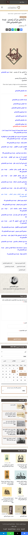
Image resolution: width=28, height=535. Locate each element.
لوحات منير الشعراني (9, 266)
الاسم (25, 323)
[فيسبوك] (21, 29)
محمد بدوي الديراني (8, 516)
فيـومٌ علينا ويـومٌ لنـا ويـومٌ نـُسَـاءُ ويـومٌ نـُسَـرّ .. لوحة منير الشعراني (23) (14, 131)
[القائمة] (2, 8)
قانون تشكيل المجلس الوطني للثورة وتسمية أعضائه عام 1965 (10, 414)
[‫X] (18, 29)
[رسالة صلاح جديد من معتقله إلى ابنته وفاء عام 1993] (21, 423)
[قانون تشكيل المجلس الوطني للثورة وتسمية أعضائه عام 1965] (21, 415)
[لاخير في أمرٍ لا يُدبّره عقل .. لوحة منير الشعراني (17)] (21, 458)
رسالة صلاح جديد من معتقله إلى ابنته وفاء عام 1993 (9, 422)
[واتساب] (15, 29)
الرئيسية (23, 14)
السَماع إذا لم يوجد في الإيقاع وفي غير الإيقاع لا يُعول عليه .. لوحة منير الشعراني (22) (14, 138)
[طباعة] (7, 29)
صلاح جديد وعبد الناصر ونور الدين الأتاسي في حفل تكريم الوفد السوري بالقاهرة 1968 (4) (9, 432)
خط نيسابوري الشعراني (20, 112)
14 (24, 374)
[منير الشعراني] (21, 510)
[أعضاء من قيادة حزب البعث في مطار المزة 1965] (21, 441)
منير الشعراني (21, 26)
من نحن (18, 529)
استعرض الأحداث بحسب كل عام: (14, 388)
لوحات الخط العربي (21, 266)
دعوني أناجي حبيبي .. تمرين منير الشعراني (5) (14, 231)
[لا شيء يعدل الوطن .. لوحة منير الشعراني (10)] (7, 458)
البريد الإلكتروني (23, 330)
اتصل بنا (5, 529)
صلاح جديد (13, 405)
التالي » (4, 361)
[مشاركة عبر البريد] (10, 29)
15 (21, 374)
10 (13, 371)
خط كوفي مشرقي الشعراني (19, 108)
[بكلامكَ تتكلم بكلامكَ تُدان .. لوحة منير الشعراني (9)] (21, 475)
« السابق (23, 361)
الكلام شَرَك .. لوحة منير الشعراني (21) (17, 143)
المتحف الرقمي (17, 14)
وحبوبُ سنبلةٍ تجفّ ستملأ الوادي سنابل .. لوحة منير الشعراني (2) (7, 483)
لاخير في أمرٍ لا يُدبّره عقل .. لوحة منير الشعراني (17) (22, 466)
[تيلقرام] (12, 29)
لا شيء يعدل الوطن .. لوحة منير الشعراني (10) (15, 205)
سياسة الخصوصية (12, 529)
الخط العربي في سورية (20, 263)
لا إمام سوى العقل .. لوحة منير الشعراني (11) (15, 201)
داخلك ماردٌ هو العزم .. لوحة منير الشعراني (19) (14, 153)
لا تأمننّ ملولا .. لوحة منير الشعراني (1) (17, 254)
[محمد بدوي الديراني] (7, 510)
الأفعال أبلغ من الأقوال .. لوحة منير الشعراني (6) (14, 227)
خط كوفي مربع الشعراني (20, 104)
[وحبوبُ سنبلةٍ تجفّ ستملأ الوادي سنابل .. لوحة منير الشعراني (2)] (7, 475)
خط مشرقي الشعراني (21, 91)
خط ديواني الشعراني (21, 124)
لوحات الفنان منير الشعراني (19, 100)
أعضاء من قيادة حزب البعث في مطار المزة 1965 (9, 439)
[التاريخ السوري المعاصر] (14, 7)
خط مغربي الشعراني (21, 116)
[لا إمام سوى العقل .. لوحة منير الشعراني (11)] (21, 492)
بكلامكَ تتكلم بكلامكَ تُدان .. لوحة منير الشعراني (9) (22, 483)
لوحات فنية (10, 14)
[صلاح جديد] (21, 407)
